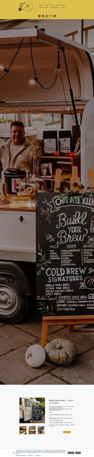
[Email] (51, 16)
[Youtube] (47, 16)
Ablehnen (78, 452)
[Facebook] (39, 16)
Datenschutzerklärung (21, 455)
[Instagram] (43, 16)
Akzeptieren (71, 452)
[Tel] (55, 16)
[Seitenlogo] (25, 6)
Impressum (30, 455)
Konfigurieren (38, 455)
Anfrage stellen (66, 432)
